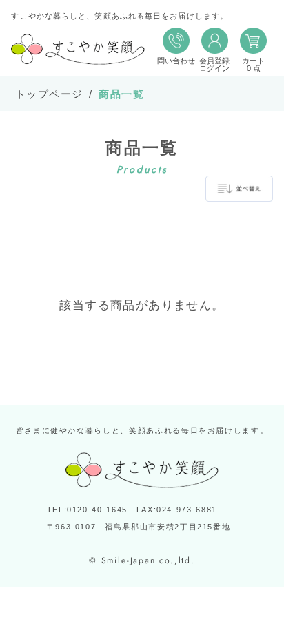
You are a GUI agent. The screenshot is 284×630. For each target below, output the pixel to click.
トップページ (49, 94)
